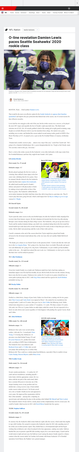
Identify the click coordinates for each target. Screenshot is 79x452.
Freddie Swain (16, 359)
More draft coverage (57, 345)
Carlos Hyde (27, 300)
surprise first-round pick (29, 182)
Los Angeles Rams (21, 245)
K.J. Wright (17, 199)
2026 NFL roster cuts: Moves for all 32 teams (54, 189)
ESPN (10, 8)
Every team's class (55, 336)
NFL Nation (14, 29)
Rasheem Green (13, 347)
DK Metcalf (53, 399)
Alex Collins (46, 302)
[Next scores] (77, 3)
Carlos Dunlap (13, 354)
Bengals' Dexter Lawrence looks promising (53, 185)
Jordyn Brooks (16, 159)
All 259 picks (45, 336)
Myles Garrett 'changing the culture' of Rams (54, 180)
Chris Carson (16, 300)
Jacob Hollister (62, 277)
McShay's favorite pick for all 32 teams (52, 340)
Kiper (48, 343)
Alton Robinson (16, 316)
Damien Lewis (34, 110)
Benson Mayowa (23, 354)
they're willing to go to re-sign (59, 196)
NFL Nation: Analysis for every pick (51, 341)
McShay (53, 343)
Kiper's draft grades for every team (51, 338)
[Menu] (2, 8)
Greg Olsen (37, 277)
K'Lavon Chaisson (14, 340)
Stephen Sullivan (19, 408)
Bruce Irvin (36, 354)
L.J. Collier (24, 347)
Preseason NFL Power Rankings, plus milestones (55, 178)
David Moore (40, 404)
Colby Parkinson (16, 257)
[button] (72, 8)
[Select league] (6, 3)
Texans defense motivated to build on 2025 (53, 187)
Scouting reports (46, 345)
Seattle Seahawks (45, 114)
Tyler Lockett (64, 399)
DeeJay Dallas (16, 284)
